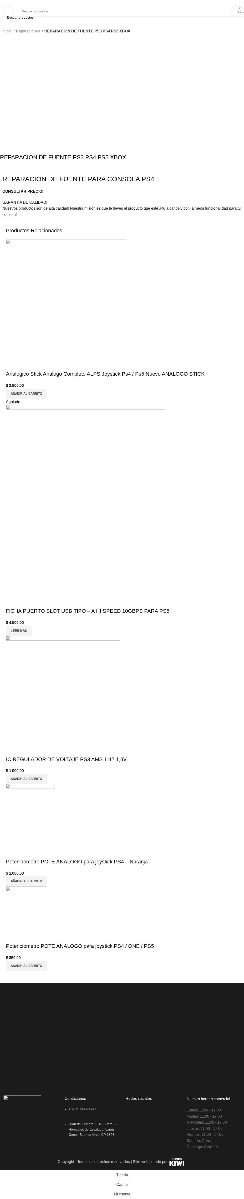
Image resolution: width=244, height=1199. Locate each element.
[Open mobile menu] (8, 11)
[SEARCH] (227, 8)
